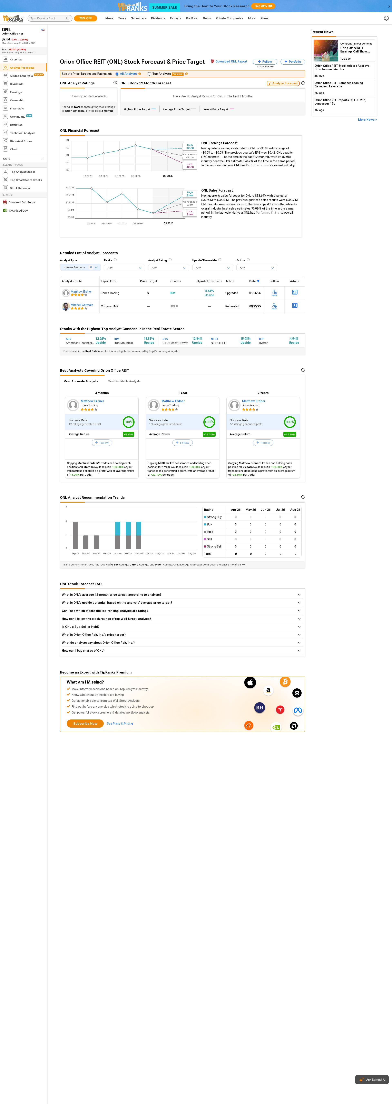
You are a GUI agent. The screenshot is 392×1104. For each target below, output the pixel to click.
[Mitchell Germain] (66, 306)
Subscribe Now (85, 724)
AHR (68, 338)
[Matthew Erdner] (66, 293)
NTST (214, 338)
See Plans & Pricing (120, 723)
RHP (261, 338)
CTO (165, 338)
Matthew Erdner (92, 401)
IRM (116, 338)
